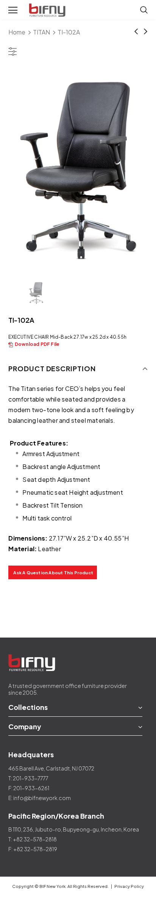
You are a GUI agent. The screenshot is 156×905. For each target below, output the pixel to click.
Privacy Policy (129, 886)
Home (16, 32)
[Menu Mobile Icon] (12, 10)
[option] (77, 169)
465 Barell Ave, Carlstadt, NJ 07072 (51, 768)
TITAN (41, 32)
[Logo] (48, 10)
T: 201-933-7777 (28, 778)
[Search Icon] (144, 10)
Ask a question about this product (53, 572)
